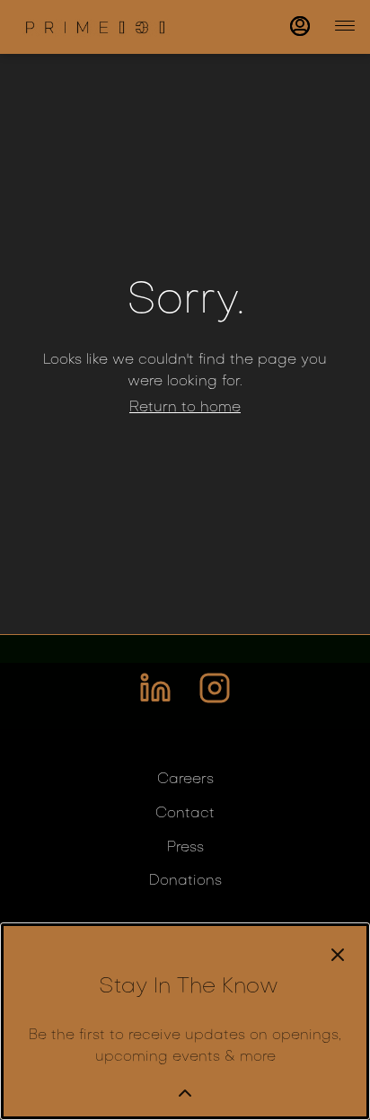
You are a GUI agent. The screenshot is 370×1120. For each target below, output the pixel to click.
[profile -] (300, 26)
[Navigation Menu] (345, 26)
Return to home (185, 408)
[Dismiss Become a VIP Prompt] (337, 954)
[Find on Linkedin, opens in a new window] (155, 695)
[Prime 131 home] (95, 26)
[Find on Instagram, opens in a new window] (214, 695)
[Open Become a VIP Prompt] (185, 1093)
